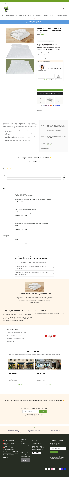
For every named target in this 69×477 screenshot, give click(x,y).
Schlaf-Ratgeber (41, 472)
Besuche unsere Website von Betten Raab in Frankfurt (20, 387)
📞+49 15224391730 (50, 76)
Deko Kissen (52, 15)
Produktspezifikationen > (34, 302)
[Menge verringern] (38, 85)
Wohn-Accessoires (10, 15)
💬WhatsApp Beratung (58, 76)
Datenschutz (23, 448)
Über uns (22, 441)
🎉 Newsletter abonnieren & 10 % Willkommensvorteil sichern (17, 0)
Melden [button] (26, 201)
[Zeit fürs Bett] (6, 9)
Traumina (43, 34)
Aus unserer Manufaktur (21, 15)
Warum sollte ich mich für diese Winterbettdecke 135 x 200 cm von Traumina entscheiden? (31, 273)
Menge (38, 83)
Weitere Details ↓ (50, 144)
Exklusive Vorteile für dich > (34, 161)
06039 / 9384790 (39, 446)
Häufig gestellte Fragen (25, 452)
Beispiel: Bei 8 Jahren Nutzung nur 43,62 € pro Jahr (46, 41)
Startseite (36, 472)
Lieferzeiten (39, 110)
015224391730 (40, 449)
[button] (28, 249)
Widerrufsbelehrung (25, 450)
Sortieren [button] (4, 188)
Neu (2, 15)
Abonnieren (43, 411)
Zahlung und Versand (25, 454)
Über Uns (46, 472)
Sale (34, 18)
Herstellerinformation (45, 148)
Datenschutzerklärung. (45, 415)
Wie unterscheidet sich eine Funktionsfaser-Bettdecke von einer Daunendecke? (30, 267)
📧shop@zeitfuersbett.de (42, 76)
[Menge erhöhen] (42, 85)
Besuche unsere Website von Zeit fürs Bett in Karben (48, 387)
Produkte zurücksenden (25, 456)
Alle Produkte (55, 472)
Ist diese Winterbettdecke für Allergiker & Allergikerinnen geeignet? (31, 262)
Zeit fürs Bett (34, 440)
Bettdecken (38, 15)
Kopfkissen (45, 15)
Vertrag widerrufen (24, 459)
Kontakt (51, 472)
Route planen (20, 384)
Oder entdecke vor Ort (47, 79)
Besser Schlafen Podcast (62, 472)
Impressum (23, 446)
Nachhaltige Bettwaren (62, 15)
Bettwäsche (31, 15)
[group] (8, 168)
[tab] (53, 188)
